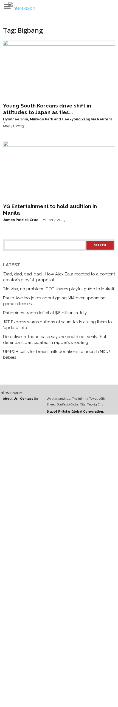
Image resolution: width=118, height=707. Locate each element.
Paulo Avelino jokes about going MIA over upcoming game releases (54, 300)
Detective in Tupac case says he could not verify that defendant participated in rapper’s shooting (54, 339)
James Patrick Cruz (20, 220)
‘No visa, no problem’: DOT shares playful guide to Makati (58, 288)
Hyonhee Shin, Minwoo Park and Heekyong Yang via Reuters (57, 119)
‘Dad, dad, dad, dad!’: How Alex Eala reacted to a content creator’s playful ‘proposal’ (59, 277)
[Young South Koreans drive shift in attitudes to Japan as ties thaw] (59, 70)
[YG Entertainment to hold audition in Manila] (59, 171)
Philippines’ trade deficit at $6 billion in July (45, 312)
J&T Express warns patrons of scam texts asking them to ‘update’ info (57, 324)
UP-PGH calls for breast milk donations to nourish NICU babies (56, 354)
